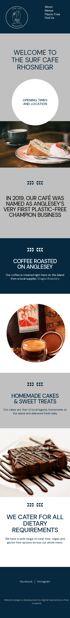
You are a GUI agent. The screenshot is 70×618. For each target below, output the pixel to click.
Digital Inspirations (51, 599)
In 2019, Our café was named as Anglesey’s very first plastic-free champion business (35, 207)
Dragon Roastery (48, 279)
